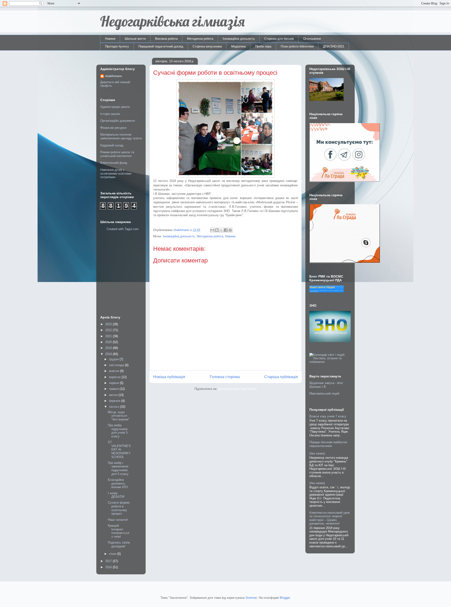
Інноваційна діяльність (239, 38)
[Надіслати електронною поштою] (212, 230)
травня (114, 389)
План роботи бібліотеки (297, 46)
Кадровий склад (111, 145)
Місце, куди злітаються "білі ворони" (118, 415)
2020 (109, 342)
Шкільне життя (135, 38)
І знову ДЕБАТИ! (116, 495)
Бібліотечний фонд (113, 162)
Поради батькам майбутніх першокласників (328, 444)
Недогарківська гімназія (172, 21)
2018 (109, 354)
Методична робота (200, 38)
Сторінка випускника (207, 46)
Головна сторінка (225, 377)
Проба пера (263, 46)
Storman (251, 597)
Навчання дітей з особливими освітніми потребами (115, 173)
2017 (109, 561)
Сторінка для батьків (279, 38)
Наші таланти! (118, 519)
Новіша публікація (169, 377)
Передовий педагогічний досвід (160, 46)
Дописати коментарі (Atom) (237, 389)
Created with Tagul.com (123, 229)
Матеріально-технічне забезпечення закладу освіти (121, 136)
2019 (109, 348)
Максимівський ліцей (324, 393)
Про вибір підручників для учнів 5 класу (118, 430)
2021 (109, 336)
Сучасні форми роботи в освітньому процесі (118, 508)
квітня (113, 395)
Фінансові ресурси (113, 127)
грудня (114, 359)
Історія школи (110, 114)
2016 (109, 567)
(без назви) (317, 453)
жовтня (114, 371)
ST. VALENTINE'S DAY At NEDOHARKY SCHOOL (119, 449)
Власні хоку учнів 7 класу (327, 416)
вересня (115, 377)
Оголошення (312, 38)
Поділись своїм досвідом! (119, 544)
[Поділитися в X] (221, 230)
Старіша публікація (281, 377)
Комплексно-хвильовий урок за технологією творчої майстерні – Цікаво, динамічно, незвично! (329, 518)
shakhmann (113, 76)
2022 (109, 330)
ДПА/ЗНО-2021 (333, 46)
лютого (114, 406)
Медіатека (238, 46)
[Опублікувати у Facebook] (225, 230)
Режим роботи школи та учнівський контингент (117, 154)
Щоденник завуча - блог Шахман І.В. (326, 384)
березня (115, 401)
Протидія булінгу (117, 46)
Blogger (285, 597)
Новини (110, 38)
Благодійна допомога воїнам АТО (118, 483)
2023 (109, 324)
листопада (117, 365)
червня (114, 383)
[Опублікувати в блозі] (216, 230)
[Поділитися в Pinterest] (230, 230)
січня (113, 554)
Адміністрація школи (115, 107)
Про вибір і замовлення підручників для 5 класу (118, 468)
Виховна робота (166, 38)
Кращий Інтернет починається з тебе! (118, 531)
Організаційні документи (117, 120)
